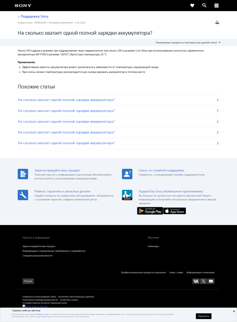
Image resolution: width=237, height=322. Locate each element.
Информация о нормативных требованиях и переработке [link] (54, 251)
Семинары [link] (153, 246)
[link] (23, 5)
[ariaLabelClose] (216, 5)
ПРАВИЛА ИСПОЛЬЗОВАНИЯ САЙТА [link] (39, 297)
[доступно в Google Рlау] (151, 210)
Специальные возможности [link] (38, 255)
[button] (230, 307)
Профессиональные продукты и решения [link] (143, 272)
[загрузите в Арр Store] (174, 210)
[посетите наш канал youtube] (210, 281)
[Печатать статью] (217, 22)
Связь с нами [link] (176, 272)
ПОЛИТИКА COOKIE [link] (69, 300)
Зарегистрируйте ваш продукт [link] (39, 246)
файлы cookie (43, 314)
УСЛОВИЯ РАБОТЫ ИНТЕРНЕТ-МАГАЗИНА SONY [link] (45, 303)
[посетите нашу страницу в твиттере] (203, 281)
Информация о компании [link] (200, 272)
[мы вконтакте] (196, 281)
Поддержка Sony (34, 16)
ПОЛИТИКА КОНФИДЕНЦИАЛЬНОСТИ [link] (40, 300)
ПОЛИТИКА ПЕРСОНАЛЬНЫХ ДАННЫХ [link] (76, 297)
